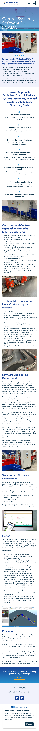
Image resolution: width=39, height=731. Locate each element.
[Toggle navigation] (34, 3)
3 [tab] (19, 55)
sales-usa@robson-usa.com (19, 692)
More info (9, 720)
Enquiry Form (18, 677)
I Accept (29, 724)
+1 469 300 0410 (19, 688)
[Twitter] (22, 698)
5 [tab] (23, 55)
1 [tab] (15, 55)
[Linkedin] (17, 698)
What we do (6, 15)
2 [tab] (17, 55)
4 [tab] (21, 55)
